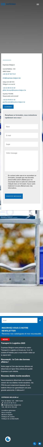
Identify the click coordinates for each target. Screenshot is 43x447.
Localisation (8, 106)
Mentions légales (7, 414)
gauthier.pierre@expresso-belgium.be (14, 102)
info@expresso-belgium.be (12, 78)
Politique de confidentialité (10, 419)
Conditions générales (8, 410)
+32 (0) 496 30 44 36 (9, 88)
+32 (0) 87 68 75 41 (9, 74)
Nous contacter (6, 412)
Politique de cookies (8, 417)
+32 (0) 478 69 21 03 (9, 100)
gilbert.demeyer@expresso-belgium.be (14, 90)
